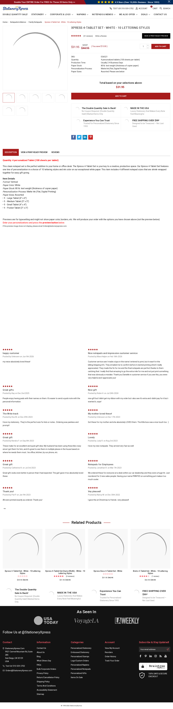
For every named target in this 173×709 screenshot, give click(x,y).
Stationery (37, 14)
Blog (39, 656)
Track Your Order (112, 661)
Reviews (55, 152)
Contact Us (160, 14)
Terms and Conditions (46, 686)
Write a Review (101, 36)
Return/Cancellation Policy (48, 677)
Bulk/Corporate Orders (46, 669)
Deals (144, 14)
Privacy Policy (42, 673)
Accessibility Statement (47, 690)
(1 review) (155, 576)
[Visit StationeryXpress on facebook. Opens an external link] (140, 656)
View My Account (112, 648)
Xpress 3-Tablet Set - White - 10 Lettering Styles (22, 572)
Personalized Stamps (80, 656)
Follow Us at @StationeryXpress (27, 632)
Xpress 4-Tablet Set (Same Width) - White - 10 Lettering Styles (65, 572)
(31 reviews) (88, 36)
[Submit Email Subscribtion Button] (167, 649)
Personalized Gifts (78, 673)
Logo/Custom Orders (80, 661)
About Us (41, 652)
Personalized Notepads (81, 669)
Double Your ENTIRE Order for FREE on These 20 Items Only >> (44, 2)
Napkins (81, 14)
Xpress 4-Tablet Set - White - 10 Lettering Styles (63, 22)
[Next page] (4, 509)
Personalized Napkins (80, 665)
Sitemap (40, 694)
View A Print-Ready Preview (156, 36)
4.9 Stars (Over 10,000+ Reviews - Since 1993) (136, 2)
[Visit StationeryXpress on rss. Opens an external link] (160, 656)
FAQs (39, 665)
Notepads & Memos (103, 14)
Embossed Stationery (80, 652)
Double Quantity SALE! (15, 14)
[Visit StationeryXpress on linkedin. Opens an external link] (150, 656)
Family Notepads (35, 22)
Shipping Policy (43, 682)
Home (5, 22)
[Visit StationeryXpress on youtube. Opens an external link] (165, 656)
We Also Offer (127, 14)
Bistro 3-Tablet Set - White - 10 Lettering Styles (150, 572)
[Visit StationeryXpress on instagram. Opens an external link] (155, 656)
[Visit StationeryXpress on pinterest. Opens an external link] (145, 656)
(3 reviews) (70, 576)
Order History (110, 656)
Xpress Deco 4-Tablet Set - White (108, 571)
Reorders (109, 652)
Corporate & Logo (60, 14)
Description (11, 152)
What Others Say (44, 661)
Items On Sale (77, 677)
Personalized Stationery (81, 648)
